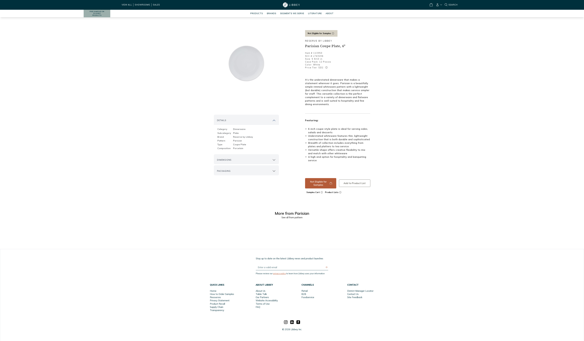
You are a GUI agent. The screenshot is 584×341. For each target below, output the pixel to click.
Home (213, 290)
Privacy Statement (219, 300)
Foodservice (307, 297)
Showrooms (142, 4)
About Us (260, 290)
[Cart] (431, 5)
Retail (304, 290)
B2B (303, 294)
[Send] (326, 267)
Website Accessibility (267, 300)
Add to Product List (355, 183)
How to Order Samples (222, 294)
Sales (156, 4)
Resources (215, 297)
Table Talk (261, 294)
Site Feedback (354, 297)
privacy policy (279, 273)
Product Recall (217, 303)
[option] (246, 63)
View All (127, 4)
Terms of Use (263, 303)
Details (221, 120)
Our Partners (262, 297)
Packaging (224, 171)
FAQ (258, 307)
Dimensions (224, 160)
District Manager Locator (360, 290)
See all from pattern (292, 217)
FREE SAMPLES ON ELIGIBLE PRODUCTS (97, 13)
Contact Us (353, 294)
